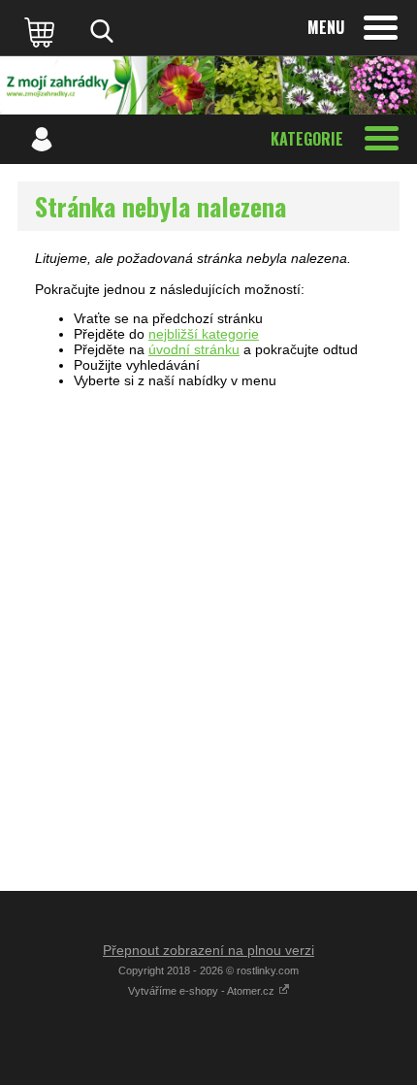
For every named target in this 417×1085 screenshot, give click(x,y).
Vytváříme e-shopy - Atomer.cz (202, 991)
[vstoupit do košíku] (41, 31)
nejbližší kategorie (203, 334)
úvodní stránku (194, 349)
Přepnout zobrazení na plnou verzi (208, 950)
